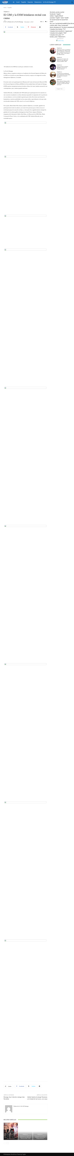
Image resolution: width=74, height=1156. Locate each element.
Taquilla (9, 7)
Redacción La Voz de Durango (15, 21)
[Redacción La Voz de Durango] (5, 22)
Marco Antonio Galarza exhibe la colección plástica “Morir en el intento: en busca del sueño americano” (63, 83)
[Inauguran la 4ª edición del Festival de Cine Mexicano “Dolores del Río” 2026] (25, 1131)
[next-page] (7, 1143)
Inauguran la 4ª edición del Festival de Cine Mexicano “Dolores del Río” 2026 (25, 1137)
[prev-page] (5, 1143)
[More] (40, 27)
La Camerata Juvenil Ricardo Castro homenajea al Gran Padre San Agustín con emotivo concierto (63, 75)
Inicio (5, 7)
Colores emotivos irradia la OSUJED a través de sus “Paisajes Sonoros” (40, 1137)
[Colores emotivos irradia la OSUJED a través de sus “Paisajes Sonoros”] (40, 1131)
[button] (72, 2)
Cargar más (59, 89)
